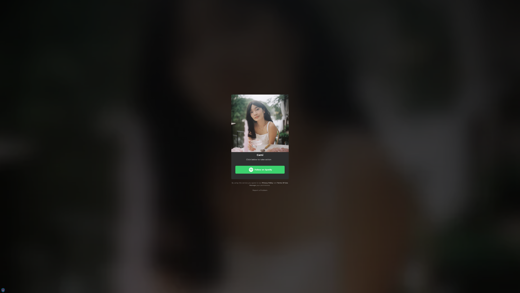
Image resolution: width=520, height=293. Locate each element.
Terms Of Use (282, 183)
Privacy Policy (267, 183)
